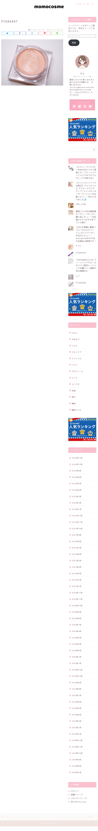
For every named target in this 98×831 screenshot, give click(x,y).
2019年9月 (76, 682)
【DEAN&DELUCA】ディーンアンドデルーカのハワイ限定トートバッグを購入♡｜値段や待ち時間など (86, 265)
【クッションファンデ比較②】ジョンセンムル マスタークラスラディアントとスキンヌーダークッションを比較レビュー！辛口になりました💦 (86, 191)
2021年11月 (77, 522)
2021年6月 (76, 554)
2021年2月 (76, 580)
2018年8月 (76, 766)
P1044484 (81, 282)
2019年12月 (77, 670)
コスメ (75, 346)
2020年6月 (76, 631)
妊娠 (74, 390)
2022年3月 (76, 496)
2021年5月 (76, 560)
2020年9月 (76, 612)
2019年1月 (76, 734)
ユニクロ (75, 384)
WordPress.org (78, 801)
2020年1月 (76, 663)
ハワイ (75, 365)
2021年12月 (77, 515)
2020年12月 (77, 592)
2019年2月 (76, 727)
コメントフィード (79, 798)
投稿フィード (77, 794)
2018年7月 (76, 772)
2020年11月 (77, 599)
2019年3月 (76, 721)
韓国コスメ (76, 410)
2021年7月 (76, 548)
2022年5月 (76, 483)
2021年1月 (76, 586)
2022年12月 (77, 458)
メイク (75, 378)
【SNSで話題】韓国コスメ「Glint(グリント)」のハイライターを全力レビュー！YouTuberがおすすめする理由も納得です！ (86, 234)
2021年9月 (76, 535)
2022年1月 (76, 509)
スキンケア (76, 352)
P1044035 (81, 252)
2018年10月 (77, 753)
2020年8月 (76, 618)
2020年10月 (77, 605)
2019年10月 (77, 676)
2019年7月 (76, 695)
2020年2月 (76, 657)
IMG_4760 (81, 204)
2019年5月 (76, 708)
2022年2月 (76, 503)
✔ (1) (78, 246)
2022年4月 (76, 490)
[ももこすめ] (49, 12)
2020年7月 (76, 625)
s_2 (77, 275)
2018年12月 (77, 740)
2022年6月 (76, 477)
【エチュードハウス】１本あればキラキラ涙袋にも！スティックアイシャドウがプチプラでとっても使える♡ (86, 172)
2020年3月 (76, 650)
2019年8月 (76, 689)
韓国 (74, 403)
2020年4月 (76, 644)
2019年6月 (76, 702)
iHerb (74, 333)
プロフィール (77, 371)
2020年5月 (76, 637)
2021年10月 (77, 528)
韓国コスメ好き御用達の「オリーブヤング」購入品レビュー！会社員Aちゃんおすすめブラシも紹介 (86, 217)
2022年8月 (76, 470)
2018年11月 (77, 747)
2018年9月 (76, 759)
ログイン (75, 791)
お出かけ (75, 339)
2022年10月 (77, 464)
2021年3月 (76, 573)
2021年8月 (76, 541)
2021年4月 (76, 567)
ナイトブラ (76, 358)
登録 (74, 42)
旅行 (74, 397)
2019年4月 (76, 715)
